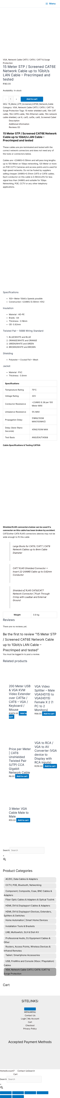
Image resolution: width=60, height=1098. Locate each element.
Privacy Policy (30, 1028)
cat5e (31, 117)
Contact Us (30, 1015)
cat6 (38, 117)
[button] (30, 1012)
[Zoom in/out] (6, 1092)
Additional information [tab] (19, 124)
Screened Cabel (48, 117)
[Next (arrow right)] (18, 1096)
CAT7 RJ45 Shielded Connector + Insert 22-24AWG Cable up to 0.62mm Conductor (32, 571)
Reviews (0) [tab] (14, 127)
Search (6, 850)
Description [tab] (14, 120)
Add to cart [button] (49, 713)
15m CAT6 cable (16, 114)
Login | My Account (30, 1018)
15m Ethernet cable (35, 114)
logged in (19, 654)
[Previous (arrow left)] (6, 1096)
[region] (30, 25)
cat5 (26, 117)
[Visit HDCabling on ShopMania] (30, 1035)
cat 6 (19, 117)
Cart (30, 1022)
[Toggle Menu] (30, 1008)
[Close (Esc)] (42, 1092)
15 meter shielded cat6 (35, 110)
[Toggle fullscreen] (18, 1092)
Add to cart (32, 99)
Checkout (30, 1025)
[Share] (30, 1092)
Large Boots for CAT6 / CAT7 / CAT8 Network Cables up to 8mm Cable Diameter (31, 549)
